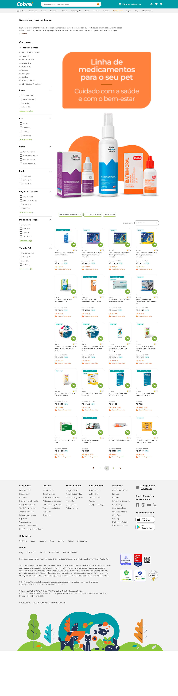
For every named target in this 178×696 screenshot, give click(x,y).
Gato (33, 541)
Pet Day (115, 519)
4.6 (157, 438)
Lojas (128, 11)
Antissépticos (25, 66)
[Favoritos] (156, 4)
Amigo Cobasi (71, 490)
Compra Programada (74, 497)
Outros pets (82, 541)
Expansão (23, 519)
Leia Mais (23, 34)
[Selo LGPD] (153, 581)
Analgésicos (24, 56)
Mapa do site (24, 602)
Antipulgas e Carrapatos (29, 52)
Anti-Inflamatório (26, 59)
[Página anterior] (93, 468)
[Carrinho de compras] (161, 4)
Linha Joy (116, 494)
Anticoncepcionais (27, 80)
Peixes (70, 541)
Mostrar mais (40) (26, 212)
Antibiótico (23, 77)
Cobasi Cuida (71, 504)
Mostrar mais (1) (26, 139)
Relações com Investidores (30, 529)
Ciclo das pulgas (119, 508)
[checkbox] (21, 95)
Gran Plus (116, 515)
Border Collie (54, 552)
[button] (98, 4)
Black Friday (117, 504)
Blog (136, 11)
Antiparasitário (25, 63)
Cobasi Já (70, 501)
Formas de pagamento (52, 504)
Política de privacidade (52, 501)
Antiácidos (23, 70)
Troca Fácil (47, 512)
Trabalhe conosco (26, 512)
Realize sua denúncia (28, 526)
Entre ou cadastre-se (131, 4)
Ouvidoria (46, 515)
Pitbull (42, 552)
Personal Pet (94, 497)
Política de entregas (51, 497)
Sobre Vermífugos (120, 512)
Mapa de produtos (58, 602)
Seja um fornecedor (27, 515)
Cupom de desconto (121, 501)
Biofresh (115, 497)
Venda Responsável (27, 508)
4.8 (76, 250)
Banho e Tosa (94, 490)
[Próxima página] (120, 468)
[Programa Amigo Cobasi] (151, 4)
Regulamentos (49, 494)
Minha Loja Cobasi (120, 522)
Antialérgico (24, 73)
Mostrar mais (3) (26, 269)
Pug (21, 552)
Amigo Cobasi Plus (74, 494)
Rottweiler (31, 552)
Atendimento (147, 11)
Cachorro (25, 42)
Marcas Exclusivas (119, 490)
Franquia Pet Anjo (96, 504)
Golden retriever (70, 552)
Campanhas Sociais (27, 504)
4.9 (103, 250)
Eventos (22, 497)
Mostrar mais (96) (26, 111)
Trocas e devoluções (51, 508)
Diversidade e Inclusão (28, 501)
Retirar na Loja (72, 508)
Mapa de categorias (40, 602)
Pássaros (42, 541)
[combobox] (71, 4)
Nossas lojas (24, 494)
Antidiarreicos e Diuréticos (30, 84)
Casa (52, 541)
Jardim (61, 541)
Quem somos (25, 490)
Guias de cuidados (120, 526)
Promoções (118, 11)
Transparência (25, 522)
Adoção (92, 501)
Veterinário (93, 494)
